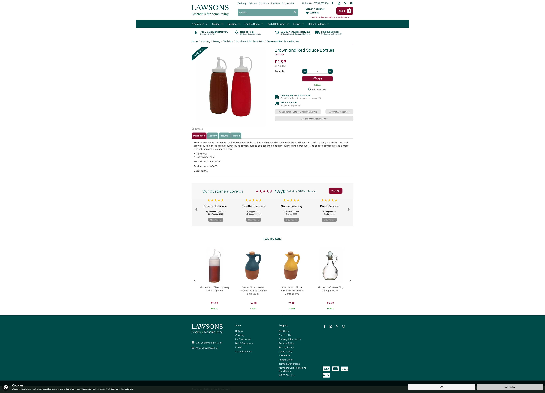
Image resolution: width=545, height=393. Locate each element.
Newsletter (284, 355)
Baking (239, 330)
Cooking (239, 335)
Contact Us (285, 335)
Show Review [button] (215, 219)
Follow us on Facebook (332, 3)
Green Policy (285, 351)
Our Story (284, 330)
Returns (224, 135)
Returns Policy (286, 343)
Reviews (275, 3)
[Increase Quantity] (330, 71)
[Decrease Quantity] (304, 71)
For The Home (242, 339)
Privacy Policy (286, 347)
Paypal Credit (286, 359)
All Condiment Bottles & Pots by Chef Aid (298, 111)
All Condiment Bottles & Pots (314, 118)
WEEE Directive (287, 375)
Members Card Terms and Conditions (292, 369)
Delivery (212, 135)
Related (236, 135)
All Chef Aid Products (339, 111)
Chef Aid (279, 54)
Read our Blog (339, 3)
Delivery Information (290, 339)
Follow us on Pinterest (345, 3)
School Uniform (243, 351)
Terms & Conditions (289, 363)
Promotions (198, 23)
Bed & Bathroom (244, 343)
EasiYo (238, 347)
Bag (349, 10)
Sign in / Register (315, 8)
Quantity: (280, 70)
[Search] (294, 12)
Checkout (342, 11)
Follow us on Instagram (351, 3)
